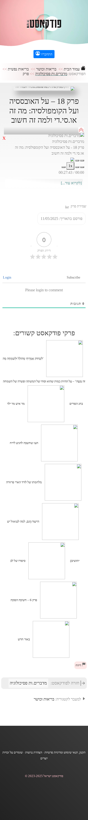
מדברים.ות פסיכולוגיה (51, 74)
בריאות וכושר (46, 69)
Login (7, 277)
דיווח (79, 665)
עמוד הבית (72, 69)
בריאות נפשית (18, 69)
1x (70, 166)
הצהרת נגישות (33, 752)
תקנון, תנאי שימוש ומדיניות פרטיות (65, 752)
